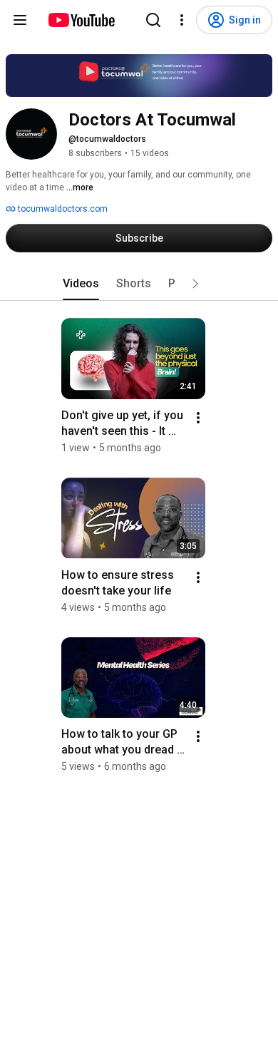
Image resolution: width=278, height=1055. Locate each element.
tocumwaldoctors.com (62, 209)
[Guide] (20, 20)
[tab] (81, 284)
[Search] (153, 20)
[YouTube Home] (81, 20)
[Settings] (181, 20)
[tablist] (139, 284)
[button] (195, 284)
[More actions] (198, 417)
